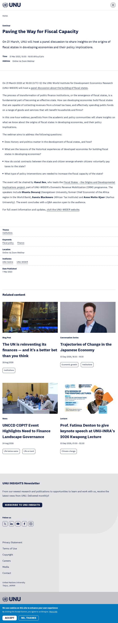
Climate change (68, 451)
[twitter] (5, 523)
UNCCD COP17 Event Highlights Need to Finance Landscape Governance (26, 431)
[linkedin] (11, 523)
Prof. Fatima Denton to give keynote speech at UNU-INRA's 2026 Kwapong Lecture (87, 431)
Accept (9, 617)
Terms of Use (9, 548)
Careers (6, 560)
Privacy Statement (12, 542)
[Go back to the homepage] (11, 5)
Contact (6, 572)
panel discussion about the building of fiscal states (59, 87)
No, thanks (28, 617)
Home (5, 16)
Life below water (11, 451)
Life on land (29, 451)
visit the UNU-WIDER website (63, 209)
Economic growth (69, 364)
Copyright (7, 554)
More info (53, 611)
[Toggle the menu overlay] (113, 5)
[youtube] (18, 523)
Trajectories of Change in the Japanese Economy (86, 347)
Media (5, 566)
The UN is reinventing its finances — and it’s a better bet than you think (29, 350)
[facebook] (24, 523)
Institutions (9, 370)
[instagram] (30, 523)
